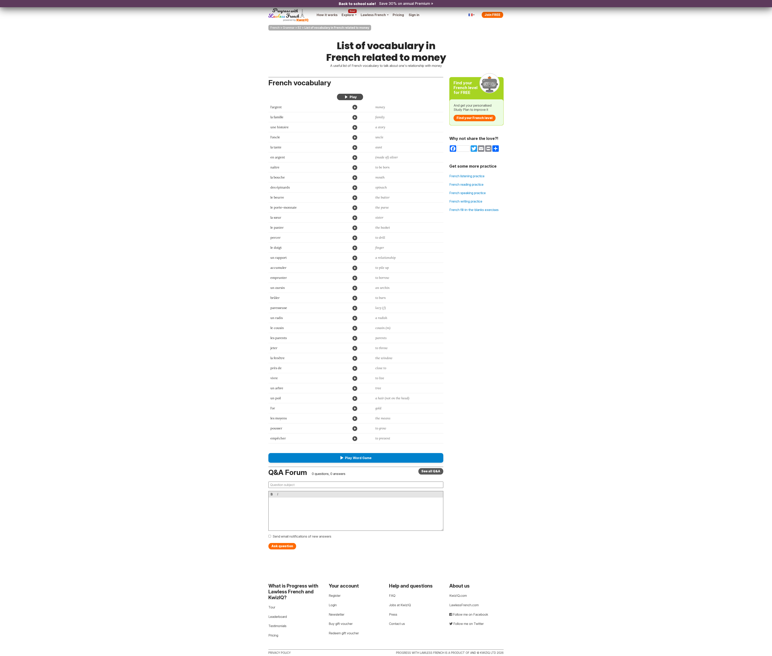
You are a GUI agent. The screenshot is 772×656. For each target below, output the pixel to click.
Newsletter (336, 614)
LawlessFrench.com (464, 605)
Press (393, 614)
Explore (348, 15)
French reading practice (466, 184)
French (275, 27)
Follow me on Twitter (468, 624)
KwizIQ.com (458, 596)
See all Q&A (430, 471)
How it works (327, 15)
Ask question (282, 546)
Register (335, 596)
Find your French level (475, 118)
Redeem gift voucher (344, 633)
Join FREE (492, 15)
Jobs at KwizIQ (400, 605)
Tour (271, 607)
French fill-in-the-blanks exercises (474, 210)
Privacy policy (279, 652)
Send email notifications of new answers (302, 536)
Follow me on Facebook (470, 614)
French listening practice (467, 176)
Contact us (397, 624)
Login (333, 605)
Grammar (289, 27)
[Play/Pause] (350, 97)
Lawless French (373, 15)
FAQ (392, 596)
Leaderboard (277, 617)
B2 (299, 27)
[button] (355, 458)
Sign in (414, 15)
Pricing (398, 15)
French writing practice (465, 201)
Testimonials (277, 626)
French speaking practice (467, 193)
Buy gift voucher (341, 624)
